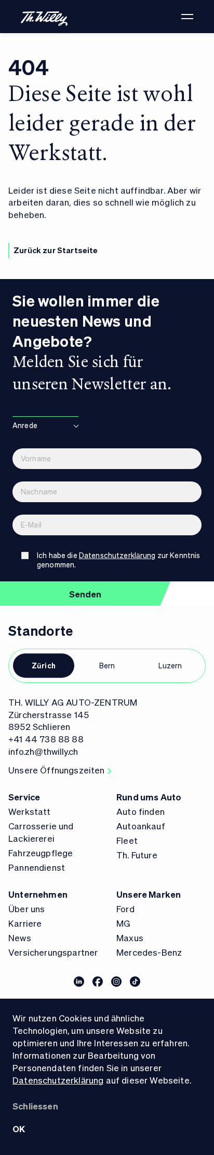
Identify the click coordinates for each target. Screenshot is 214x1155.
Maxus (129, 937)
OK (18, 1128)
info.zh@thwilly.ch (43, 751)
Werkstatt (29, 811)
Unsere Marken (148, 894)
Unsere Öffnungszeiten (56, 770)
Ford (125, 908)
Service (24, 796)
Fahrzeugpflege (40, 852)
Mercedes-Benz (149, 952)
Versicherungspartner (53, 952)
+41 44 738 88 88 (46, 738)
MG (123, 923)
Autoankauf (140, 825)
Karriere (25, 923)
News (19, 937)
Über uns (26, 908)
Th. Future (136, 854)
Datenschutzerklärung (57, 1080)
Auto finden (140, 811)
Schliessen (35, 1106)
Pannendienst (36, 867)
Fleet (127, 840)
